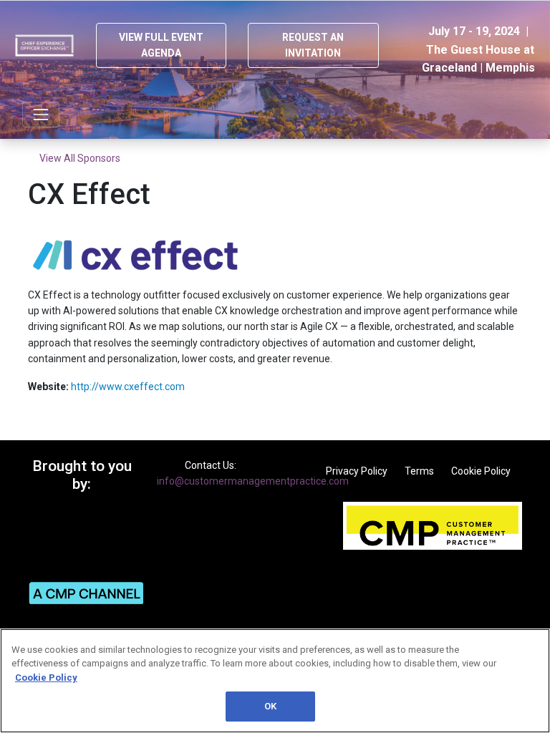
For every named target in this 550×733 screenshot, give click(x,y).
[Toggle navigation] (40, 114)
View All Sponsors (79, 158)
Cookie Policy (481, 471)
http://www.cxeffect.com (128, 386)
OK (270, 706)
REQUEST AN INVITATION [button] (313, 45)
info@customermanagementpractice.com (253, 481)
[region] (275, 680)
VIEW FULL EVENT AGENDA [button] (161, 45)
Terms (419, 471)
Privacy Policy (356, 471)
